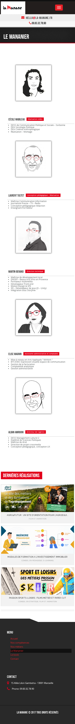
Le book (14, 654)
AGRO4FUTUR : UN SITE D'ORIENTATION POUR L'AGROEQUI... (37, 515)
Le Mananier (16, 650)
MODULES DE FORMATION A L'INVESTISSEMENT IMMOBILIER (38, 557)
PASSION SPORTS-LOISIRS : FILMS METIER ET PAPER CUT (37, 598)
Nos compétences (19, 642)
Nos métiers (16, 646)
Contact (14, 658)
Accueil (14, 638)
